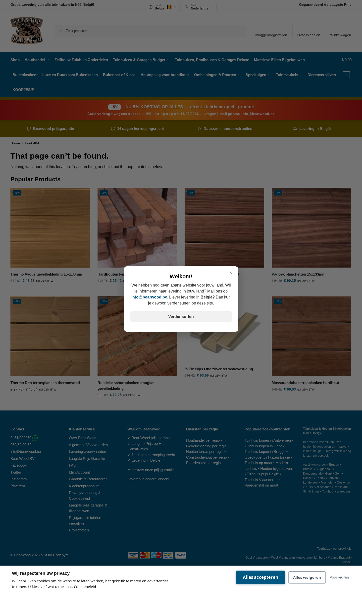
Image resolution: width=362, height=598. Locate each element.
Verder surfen (181, 316)
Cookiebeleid (85, 586)
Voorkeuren (339, 577)
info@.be (149, 297)
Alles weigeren (307, 577)
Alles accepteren (260, 577)
